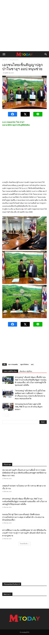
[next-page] (7, 415)
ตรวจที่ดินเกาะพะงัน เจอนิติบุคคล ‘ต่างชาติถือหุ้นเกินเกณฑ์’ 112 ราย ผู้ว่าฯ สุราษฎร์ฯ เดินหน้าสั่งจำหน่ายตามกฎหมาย (24, 533)
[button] (4, 54)
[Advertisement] (24, 25)
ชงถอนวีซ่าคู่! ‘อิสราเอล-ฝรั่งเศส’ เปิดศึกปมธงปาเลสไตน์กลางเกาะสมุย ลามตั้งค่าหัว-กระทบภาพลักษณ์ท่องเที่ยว (23, 517)
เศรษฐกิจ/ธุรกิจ (13, 60)
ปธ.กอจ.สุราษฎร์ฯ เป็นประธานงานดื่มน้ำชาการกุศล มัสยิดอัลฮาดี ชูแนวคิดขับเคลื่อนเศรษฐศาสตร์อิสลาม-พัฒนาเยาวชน (24, 473)
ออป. (32, 364)
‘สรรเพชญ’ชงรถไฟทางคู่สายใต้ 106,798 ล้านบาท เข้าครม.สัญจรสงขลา (28, 406)
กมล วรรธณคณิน (13, 364)
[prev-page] (3, 415)
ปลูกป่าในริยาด (24, 364)
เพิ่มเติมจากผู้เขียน (25, 371)
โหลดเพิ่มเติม (24, 544)
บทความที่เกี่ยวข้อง (10, 371)
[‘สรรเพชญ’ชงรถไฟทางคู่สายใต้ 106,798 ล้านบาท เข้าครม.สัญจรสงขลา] (8, 407)
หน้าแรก (4, 60)
